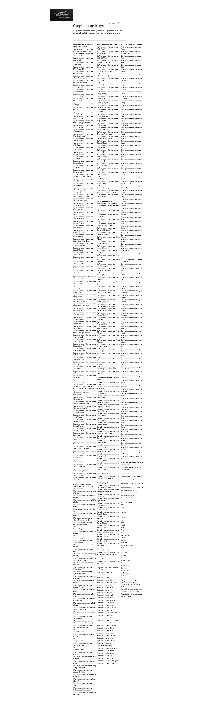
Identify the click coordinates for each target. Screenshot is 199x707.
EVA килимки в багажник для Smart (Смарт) (107, 173)
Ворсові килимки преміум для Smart (131, 426)
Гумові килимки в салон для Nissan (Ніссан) (83, 204)
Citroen (123, 515)
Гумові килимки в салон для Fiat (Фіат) (84, 108)
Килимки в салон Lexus (105, 615)
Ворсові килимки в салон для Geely (131, 119)
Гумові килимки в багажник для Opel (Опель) (84, 416)
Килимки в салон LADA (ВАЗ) (107, 607)
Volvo (123, 575)
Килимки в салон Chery (105, 580)
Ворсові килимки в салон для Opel (131, 195)
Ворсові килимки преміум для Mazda (131, 381)
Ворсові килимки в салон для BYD (131, 66)
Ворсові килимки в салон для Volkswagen (131, 249)
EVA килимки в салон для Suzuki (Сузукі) (84, 675)
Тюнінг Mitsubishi (127, 545)
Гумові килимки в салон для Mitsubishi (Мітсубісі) (83, 199)
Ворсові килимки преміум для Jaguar (131, 350)
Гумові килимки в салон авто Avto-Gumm (83, 45)
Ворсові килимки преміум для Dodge (131, 318)
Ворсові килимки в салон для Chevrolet (131, 79)
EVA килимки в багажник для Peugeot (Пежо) (107, 151)
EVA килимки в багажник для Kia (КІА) (107, 110)
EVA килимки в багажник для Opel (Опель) (107, 146)
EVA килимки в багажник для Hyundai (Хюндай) (107, 106)
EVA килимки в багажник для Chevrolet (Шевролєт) (107, 70)
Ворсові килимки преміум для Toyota (131, 448)
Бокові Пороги (126, 596)
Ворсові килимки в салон (131, 44)
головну (94, 33)
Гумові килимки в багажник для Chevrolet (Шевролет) (84, 304)
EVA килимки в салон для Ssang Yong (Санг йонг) (84, 666)
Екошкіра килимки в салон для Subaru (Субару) (108, 535)
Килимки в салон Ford (105, 595)
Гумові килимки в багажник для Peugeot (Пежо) (84, 420)
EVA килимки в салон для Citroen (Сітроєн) (82, 528)
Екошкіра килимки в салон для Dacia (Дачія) (108, 414)
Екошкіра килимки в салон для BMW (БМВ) (108, 392)
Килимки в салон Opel (105, 630)
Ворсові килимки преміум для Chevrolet (131, 291)
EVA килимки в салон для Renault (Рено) (82, 649)
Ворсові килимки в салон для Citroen (131, 88)
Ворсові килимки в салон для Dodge (131, 101)
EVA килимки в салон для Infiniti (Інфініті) (84, 577)
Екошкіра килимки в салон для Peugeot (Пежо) (108, 504)
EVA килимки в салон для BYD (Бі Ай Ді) (108, 215)
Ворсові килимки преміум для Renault (131, 412)
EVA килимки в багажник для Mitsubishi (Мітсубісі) (107, 137)
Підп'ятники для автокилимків (131, 594)
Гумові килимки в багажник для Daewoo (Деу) (84, 313)
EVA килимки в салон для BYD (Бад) (84, 505)
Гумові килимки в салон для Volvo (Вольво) (83, 262)
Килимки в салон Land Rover (107, 612)
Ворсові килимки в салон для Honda (131, 133)
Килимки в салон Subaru (105, 650)
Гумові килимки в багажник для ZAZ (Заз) (84, 478)
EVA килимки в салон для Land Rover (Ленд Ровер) (84, 608)
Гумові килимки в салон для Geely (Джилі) (83, 117)
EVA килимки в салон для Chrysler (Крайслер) (82, 523)
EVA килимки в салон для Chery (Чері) (84, 514)
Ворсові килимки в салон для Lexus (131, 173)
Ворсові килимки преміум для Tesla (131, 444)
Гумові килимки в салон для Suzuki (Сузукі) (83, 249)
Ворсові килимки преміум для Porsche (131, 408)
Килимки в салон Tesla (105, 655)
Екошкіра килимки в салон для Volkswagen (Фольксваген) (108, 553)
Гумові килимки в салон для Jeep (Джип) (83, 148)
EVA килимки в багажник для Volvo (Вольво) (107, 195)
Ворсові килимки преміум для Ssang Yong (131, 430)
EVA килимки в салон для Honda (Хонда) (82, 568)
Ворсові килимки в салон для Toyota (131, 245)
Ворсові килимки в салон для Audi (131, 57)
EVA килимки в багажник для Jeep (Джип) (107, 119)
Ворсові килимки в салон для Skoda (131, 222)
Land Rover (125, 535)
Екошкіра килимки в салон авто (108, 378)
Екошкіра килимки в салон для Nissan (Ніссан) (108, 495)
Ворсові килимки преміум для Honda (131, 332)
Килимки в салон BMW (105, 577)
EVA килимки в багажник (107, 44)
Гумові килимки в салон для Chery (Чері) (83, 99)
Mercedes (124, 540)
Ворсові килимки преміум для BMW (131, 274)
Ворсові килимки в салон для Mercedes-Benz (131, 182)
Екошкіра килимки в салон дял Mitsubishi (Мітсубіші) (108, 490)
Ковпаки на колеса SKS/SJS (132, 487)
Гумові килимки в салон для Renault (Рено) (83, 222)
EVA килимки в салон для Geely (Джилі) (84, 554)
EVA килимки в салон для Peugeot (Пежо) (82, 640)
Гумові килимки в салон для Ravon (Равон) (83, 217)
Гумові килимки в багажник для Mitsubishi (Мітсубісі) (84, 407)
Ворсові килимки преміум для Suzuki (131, 439)
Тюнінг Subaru (126, 560)
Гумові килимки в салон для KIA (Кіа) (83, 157)
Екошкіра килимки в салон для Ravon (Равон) (108, 508)
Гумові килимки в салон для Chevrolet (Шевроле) (83, 77)
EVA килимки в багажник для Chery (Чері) (107, 66)
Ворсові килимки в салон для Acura (131, 48)
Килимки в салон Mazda (105, 618)
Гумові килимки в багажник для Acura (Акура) (84, 282)
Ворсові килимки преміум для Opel (131, 399)
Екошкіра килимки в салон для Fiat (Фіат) (108, 428)
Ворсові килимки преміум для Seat (131, 417)
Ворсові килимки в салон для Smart (131, 227)
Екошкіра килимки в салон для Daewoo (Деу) (108, 419)
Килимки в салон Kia (104, 610)
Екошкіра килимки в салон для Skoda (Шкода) (108, 522)
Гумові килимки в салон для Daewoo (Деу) (83, 95)
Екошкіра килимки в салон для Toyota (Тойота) (108, 549)
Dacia (123, 517)
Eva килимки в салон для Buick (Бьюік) (84, 510)
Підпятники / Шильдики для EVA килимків (83, 487)
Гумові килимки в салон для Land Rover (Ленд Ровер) (83, 175)
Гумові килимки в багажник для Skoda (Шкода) (84, 438)
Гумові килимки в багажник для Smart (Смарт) (84, 443)
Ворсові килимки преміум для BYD (131, 278)
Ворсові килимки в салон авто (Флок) (107, 568)
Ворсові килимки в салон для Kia (131, 160)
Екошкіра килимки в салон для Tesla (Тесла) (108, 544)
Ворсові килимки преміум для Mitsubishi (131, 390)
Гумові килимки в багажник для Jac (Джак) (84, 367)
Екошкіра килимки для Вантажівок (128, 473)
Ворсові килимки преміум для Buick (131, 283)
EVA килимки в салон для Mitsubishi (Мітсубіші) (82, 626)
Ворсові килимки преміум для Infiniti (131, 341)
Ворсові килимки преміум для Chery (131, 287)
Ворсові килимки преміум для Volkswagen (131, 453)
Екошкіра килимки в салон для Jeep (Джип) (108, 455)
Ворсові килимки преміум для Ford (131, 327)
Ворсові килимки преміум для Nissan (131, 394)
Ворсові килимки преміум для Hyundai (131, 336)
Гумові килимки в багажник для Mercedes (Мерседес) (84, 402)
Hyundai (123, 527)
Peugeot (124, 552)
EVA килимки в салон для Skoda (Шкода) (84, 657)
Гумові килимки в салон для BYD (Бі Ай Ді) (83, 68)
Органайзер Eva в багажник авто (130, 585)
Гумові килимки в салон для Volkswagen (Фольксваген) (83, 267)
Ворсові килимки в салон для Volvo (131, 254)
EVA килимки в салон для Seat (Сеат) (84, 653)
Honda (123, 525)
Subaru (123, 558)
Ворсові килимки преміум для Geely (131, 305)
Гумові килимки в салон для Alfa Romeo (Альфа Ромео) (83, 50)
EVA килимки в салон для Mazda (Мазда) (82, 617)
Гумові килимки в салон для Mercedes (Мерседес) (83, 195)
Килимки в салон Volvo (105, 663)
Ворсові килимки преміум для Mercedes (131, 386)
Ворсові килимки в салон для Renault (131, 213)
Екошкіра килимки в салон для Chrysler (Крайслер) (108, 405)
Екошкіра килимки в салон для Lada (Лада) (108, 468)
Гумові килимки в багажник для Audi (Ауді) (84, 287)
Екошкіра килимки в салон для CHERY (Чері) (108, 423)
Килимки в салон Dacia (105, 587)
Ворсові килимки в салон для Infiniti (131, 142)
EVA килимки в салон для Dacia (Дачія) (84, 532)
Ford (122, 522)
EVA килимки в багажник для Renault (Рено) (107, 155)
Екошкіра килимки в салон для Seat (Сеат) (108, 517)
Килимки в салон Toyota (105, 658)
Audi (122, 504)
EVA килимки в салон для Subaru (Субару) (82, 671)
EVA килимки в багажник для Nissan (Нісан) (107, 142)
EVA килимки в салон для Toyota (82, 684)
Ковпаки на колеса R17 (129, 497)
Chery (123, 509)
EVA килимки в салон (82, 484)
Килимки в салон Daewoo (106, 590)
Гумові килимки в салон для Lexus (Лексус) (83, 171)
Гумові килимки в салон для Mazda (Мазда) (83, 184)
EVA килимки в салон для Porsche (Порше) (82, 644)
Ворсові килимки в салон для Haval (131, 128)
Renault (123, 555)
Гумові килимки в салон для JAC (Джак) (83, 144)
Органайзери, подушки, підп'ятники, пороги (130, 580)
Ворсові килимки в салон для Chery (131, 75)
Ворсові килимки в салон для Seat (131, 218)
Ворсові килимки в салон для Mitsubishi (131, 187)
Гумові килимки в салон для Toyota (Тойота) (83, 258)
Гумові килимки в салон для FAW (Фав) (83, 104)
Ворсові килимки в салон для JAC (131, 146)
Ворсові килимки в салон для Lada (131, 164)
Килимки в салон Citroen (105, 585)
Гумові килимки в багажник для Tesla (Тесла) (84, 461)
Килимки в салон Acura (105, 572)
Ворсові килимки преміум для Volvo (131, 457)
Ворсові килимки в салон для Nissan (131, 191)
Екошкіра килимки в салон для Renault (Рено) (108, 513)
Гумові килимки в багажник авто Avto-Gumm (84, 277)
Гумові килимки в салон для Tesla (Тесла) (83, 253)
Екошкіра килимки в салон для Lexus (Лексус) (108, 473)
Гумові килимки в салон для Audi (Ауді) (83, 59)
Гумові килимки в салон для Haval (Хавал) (83, 126)
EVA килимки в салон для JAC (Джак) (84, 581)
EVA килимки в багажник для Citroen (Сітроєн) (107, 75)
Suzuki (123, 563)
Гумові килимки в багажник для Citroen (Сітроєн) (84, 309)
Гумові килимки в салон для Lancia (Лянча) (83, 162)
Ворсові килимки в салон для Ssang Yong (131, 231)
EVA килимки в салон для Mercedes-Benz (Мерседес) (83, 622)
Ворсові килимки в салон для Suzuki (131, 240)
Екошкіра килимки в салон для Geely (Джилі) (108, 441)
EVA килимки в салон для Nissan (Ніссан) (82, 631)
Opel (122, 550)
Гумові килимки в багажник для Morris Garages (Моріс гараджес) (84, 393)
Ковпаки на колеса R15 (129, 493)
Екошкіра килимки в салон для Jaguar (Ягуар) (108, 459)
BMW (123, 507)
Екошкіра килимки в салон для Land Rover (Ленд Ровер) (108, 477)
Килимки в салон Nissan (105, 628)
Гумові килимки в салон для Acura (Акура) (83, 54)
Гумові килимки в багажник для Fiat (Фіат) (84, 322)
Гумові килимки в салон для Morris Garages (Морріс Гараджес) (83, 190)
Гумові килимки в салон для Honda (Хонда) (83, 130)
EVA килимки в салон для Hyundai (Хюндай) (82, 572)
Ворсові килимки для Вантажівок (128, 480)
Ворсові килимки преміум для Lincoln (131, 377)
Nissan (123, 547)
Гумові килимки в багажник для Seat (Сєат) (84, 434)
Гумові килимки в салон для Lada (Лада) (83, 166)
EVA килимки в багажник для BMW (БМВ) (107, 52)
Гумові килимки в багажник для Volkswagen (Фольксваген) (84, 470)
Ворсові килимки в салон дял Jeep (131, 155)
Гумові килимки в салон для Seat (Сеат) (83, 226)
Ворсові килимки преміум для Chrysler (131, 296)
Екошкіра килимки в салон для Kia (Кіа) (108, 464)
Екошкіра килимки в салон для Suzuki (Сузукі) (108, 540)
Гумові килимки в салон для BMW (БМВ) (83, 63)
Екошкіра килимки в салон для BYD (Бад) (108, 396)
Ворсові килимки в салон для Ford (131, 115)
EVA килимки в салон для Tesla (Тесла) (84, 680)
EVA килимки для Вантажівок (131, 476)
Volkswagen (125, 573)
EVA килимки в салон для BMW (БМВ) (84, 501)
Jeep (122, 530)
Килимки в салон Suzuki (105, 653)
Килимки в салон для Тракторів (132, 483)
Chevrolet (124, 512)
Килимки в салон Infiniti (105, 602)
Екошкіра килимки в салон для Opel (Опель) (108, 499)
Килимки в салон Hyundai (106, 600)
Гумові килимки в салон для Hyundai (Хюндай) (83, 135)
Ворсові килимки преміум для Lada (131, 363)
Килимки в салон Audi (105, 575)
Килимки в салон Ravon (105, 638)
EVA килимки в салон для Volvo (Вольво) (84, 693)
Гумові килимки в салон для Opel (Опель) (83, 208)
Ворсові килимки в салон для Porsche (131, 204)
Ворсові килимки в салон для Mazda (131, 178)
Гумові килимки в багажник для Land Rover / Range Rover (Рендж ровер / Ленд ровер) (84, 386)
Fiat (122, 520)
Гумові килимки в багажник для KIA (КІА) (84, 372)
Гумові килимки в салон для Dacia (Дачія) (83, 86)
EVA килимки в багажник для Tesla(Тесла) (107, 182)
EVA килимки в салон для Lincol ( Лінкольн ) (84, 599)
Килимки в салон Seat (104, 643)
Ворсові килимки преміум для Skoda (131, 421)
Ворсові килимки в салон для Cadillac (131, 70)
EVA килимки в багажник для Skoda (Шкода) (107, 164)
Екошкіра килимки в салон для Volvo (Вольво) (108, 558)
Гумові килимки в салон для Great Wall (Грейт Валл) (83, 121)
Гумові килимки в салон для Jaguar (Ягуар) (83, 153)
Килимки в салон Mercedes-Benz (108, 620)
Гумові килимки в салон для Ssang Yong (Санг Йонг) (83, 240)
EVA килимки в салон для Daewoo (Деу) (82, 537)
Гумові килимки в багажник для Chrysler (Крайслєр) (84, 300)
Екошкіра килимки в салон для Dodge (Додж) (108, 410)
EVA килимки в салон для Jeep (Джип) (84, 590)
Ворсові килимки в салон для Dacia (131, 92)
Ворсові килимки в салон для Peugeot (131, 200)
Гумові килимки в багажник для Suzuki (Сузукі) (84, 456)
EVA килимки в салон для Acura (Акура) (84, 492)
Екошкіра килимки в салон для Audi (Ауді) (108, 387)
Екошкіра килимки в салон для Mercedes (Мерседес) (108, 486)
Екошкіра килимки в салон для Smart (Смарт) (108, 526)
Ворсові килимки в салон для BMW (131, 61)
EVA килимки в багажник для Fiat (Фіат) (107, 79)
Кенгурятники (126, 502)
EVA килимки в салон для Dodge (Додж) (82, 541)
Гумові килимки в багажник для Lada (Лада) (84, 376)
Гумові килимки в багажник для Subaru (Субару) (84, 452)
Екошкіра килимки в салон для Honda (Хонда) (108, 446)
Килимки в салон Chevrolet (106, 582)
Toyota (123, 568)
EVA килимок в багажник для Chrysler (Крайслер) (107, 61)
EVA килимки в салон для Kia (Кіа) (83, 595)
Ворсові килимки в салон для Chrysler (131, 84)
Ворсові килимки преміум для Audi (131, 269)
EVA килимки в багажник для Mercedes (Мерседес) (107, 133)
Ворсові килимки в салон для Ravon (131, 209)
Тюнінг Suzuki (125, 565)
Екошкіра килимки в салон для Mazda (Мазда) (108, 482)
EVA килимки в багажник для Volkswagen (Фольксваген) (107, 191)
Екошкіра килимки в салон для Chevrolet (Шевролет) (108, 432)
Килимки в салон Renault (106, 640)
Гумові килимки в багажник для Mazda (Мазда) (84, 398)
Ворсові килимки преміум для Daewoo (131, 314)
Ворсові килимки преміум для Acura (131, 265)
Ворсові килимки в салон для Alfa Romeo (131, 52)
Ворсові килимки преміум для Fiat (131, 323)
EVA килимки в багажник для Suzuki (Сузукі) (107, 178)
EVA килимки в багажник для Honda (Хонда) (107, 101)
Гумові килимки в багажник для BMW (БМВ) (84, 291)
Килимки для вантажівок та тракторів (132, 463)
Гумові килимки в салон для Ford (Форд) (83, 113)
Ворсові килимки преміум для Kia (131, 359)
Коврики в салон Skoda (105, 645)
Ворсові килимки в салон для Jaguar (131, 151)
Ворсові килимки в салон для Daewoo (131, 97)
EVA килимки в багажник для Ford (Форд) (107, 88)
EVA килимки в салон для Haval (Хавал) (84, 563)
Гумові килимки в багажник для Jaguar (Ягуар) (84, 358)
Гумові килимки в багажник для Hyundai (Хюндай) (84, 349)
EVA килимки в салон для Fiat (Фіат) (84, 546)
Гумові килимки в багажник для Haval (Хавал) (84, 340)
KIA (122, 532)
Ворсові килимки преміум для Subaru (131, 435)
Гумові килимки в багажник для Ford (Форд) (84, 327)
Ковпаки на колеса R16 (129, 495)
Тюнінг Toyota (126, 570)
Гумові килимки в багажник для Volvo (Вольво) (84, 474)
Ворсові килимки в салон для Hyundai (131, 137)
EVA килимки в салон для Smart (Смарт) (84, 662)
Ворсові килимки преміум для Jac (131, 345)
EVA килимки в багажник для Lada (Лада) (107, 124)
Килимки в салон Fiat (104, 592)
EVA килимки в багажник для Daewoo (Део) (107, 84)
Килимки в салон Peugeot (106, 633)
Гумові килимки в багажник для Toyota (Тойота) (84, 465)
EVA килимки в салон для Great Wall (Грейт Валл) (84, 559)
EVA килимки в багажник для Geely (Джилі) (107, 92)
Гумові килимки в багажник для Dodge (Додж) (84, 318)
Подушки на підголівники (130, 591)
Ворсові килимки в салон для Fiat (131, 110)
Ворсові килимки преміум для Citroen (131, 300)
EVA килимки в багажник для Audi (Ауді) (107, 48)
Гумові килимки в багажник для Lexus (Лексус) (84, 381)
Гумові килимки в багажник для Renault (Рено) (84, 429)
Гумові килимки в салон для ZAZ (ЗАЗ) (83, 271)
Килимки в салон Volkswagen (107, 660)
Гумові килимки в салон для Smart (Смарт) (83, 235)
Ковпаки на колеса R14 (129, 490)
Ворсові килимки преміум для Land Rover (131, 368)
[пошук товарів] (124, 39)
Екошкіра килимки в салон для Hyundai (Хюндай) (108, 450)
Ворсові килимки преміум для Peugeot (131, 403)
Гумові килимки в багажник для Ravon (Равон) (84, 425)
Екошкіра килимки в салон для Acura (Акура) (108, 383)
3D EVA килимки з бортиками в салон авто (107, 202)
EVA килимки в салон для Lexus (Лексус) (84, 613)
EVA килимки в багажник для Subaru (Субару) (107, 169)
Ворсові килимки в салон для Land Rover (131, 169)
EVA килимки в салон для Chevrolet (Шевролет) (82, 519)
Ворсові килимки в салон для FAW (131, 106)
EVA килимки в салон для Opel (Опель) (84, 635)
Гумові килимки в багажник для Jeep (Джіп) (84, 363)
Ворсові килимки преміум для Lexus (131, 372)
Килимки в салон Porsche (106, 635)
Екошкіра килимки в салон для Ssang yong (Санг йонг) (108, 531)
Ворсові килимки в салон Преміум (131, 260)
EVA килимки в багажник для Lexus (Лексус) (107, 115)
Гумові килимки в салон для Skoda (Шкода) (83, 231)
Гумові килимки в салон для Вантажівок (131, 468)
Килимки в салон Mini (104, 623)
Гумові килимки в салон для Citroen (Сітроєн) (83, 72)
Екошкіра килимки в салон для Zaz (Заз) (108, 562)
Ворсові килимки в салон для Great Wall (131, 124)
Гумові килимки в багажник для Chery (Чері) (84, 295)
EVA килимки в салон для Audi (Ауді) (84, 496)
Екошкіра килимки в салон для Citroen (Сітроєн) (108, 401)
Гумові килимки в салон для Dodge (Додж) (83, 90)
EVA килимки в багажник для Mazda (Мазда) (107, 128)
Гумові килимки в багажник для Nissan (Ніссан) (84, 411)
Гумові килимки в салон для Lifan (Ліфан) (83, 180)
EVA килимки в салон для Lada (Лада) (84, 604)
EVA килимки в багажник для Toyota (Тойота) (107, 187)
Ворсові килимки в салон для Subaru (131, 236)
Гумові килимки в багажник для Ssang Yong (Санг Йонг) (84, 447)
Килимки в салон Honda (105, 597)
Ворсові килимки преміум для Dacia (131, 309)
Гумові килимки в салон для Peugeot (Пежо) (83, 213)
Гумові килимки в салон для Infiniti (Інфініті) (83, 139)
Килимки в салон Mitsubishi (106, 625)
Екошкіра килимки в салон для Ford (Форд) (108, 437)
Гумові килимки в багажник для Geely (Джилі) (84, 336)
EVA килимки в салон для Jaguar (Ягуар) (82, 586)
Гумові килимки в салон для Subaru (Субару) (83, 244)
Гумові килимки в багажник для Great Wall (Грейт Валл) (84, 331)
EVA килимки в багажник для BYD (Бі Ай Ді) (107, 57)
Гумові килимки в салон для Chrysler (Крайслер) (83, 81)
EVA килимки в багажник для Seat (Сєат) (107, 160)
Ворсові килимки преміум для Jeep (131, 354)
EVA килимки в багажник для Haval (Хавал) (107, 97)
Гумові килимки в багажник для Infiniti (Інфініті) (84, 354)
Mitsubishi (124, 542)
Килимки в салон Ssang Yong (107, 648)
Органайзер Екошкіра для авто (132, 589)
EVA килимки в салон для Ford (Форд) (84, 550)
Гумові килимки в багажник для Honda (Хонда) (84, 345)
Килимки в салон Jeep (105, 605)
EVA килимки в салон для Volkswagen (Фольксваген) (82, 689)
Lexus (123, 537)
